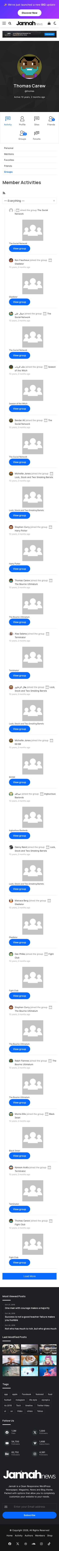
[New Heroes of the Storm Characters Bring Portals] (48, 1349)
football (7, 1400)
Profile (22, 124)
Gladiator (13, 297)
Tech (18, 1405)
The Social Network (18, 243)
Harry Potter (14, 563)
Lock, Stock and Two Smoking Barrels (26, 510)
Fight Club (13, 990)
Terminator (14, 670)
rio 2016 (8, 1405)
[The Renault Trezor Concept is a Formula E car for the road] (11, 1349)
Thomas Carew (22, 580)
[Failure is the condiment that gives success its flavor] (48, 1371)
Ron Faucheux (22, 260)
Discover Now (29, 12)
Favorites (9, 159)
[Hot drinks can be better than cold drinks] (29, 1360)
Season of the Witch (18, 403)
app (6, 1394)
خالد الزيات (20, 366)
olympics (46, 1400)
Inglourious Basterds (18, 830)
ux (11, 1411)
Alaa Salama (21, 633)
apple (14, 1394)
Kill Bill (12, 777)
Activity (8, 124)
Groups (22, 136)
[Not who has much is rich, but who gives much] (48, 1360)
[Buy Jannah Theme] (29, 34)
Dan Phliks (20, 954)
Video (19, 1411)
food (50, 1394)
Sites (36, 124)
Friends (51, 122)
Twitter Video (43, 1405)
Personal (8, 148)
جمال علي (19, 313)
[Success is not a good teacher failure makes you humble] (29, 1371)
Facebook (26, 1394)
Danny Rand (21, 847)
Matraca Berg (21, 900)
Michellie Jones (23, 473)
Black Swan (14, 1150)
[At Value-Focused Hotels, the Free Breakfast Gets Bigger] (11, 1360)
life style (33, 1400)
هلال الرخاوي (20, 687)
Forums (36, 139)
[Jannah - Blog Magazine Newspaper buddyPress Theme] (29, 23)
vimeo (30, 1411)
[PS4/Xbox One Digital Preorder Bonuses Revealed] (29, 1349)
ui (5, 1411)
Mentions (9, 154)
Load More (30, 1276)
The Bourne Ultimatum (19, 617)
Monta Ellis (20, 1114)
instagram (20, 1400)
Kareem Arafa (22, 1167)
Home (10, 1535)
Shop (49, 1535)
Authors (29, 1535)
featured (39, 1394)
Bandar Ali (20, 420)
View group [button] (19, 248)
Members (40, 1535)
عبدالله (18, 793)
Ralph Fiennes (22, 1060)
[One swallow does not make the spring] (11, 1371)
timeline (29, 1405)
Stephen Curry (22, 527)
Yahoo (40, 1411)
